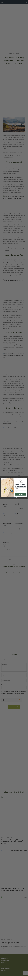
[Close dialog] (26, 479)
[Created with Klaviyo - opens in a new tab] (14, 497)
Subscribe (21, 494)
